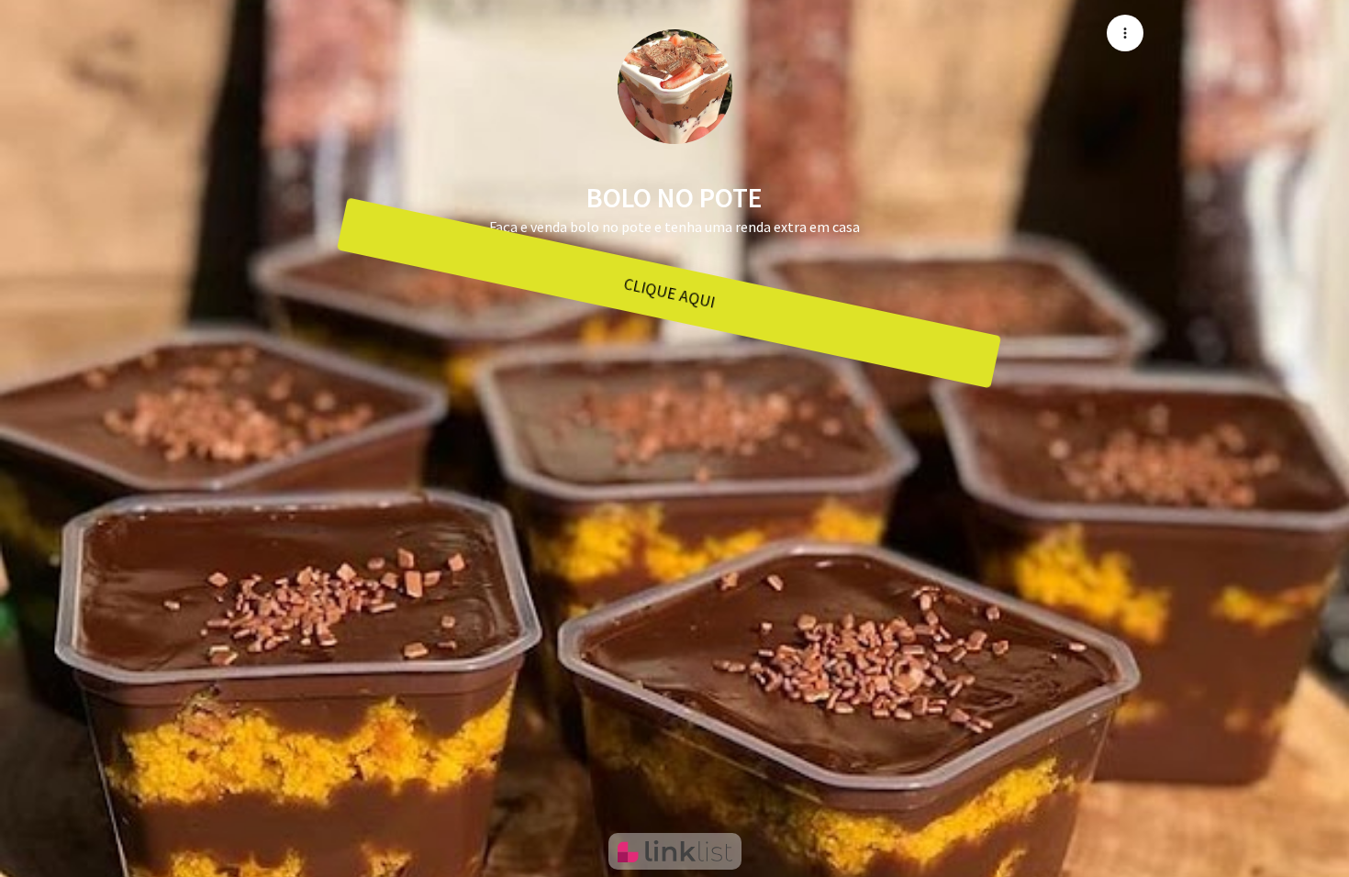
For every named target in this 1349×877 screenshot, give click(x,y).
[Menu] (1125, 33)
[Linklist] (675, 851)
